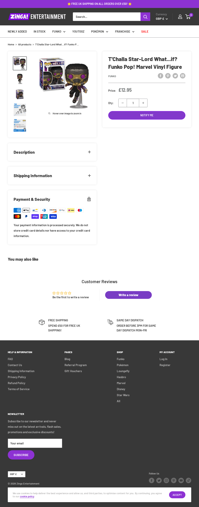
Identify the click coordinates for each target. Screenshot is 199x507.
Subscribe (21, 455)
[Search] (145, 16)
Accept (177, 494)
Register (165, 365)
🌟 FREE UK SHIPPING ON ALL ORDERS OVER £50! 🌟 (99, 3)
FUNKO (56, 31)
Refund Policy (16, 383)
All (118, 401)
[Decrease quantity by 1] (123, 103)
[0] (188, 16)
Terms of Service (19, 389)
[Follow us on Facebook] (151, 480)
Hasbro (121, 377)
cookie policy (27, 496)
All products (24, 44)
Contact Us (15, 365)
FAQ (10, 359)
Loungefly (123, 371)
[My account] (180, 17)
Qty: (110, 103)
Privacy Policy (17, 377)
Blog (67, 359)
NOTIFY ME (146, 115)
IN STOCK (39, 31)
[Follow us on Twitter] (159, 480)
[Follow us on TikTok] (188, 480)
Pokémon (122, 365)
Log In (163, 359)
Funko (112, 76)
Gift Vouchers (73, 371)
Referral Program (76, 365)
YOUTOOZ (78, 31)
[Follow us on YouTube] (181, 480)
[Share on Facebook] (160, 75)
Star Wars (123, 395)
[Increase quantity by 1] (143, 103)
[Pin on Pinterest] (168, 75)
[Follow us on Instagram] (166, 480)
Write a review (128, 295)
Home (11, 44)
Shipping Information (21, 371)
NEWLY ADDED (17, 31)
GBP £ (13, 474)
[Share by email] (182, 75)
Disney (121, 389)
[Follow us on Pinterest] (173, 480)
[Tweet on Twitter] (175, 75)
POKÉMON (97, 31)
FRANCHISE (122, 31)
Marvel (121, 383)
